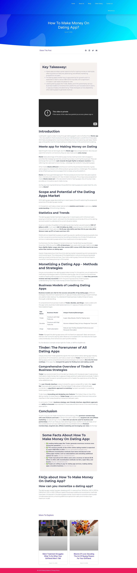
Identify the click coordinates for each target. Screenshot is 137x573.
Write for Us (111, 10)
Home (73, 3)
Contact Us (109, 3)
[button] (86, 50)
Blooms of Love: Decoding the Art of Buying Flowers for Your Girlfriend (84, 556)
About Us (81, 3)
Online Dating (98, 3)
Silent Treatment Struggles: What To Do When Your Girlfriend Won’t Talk (53, 556)
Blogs (89, 3)
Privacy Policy (55, 570)
